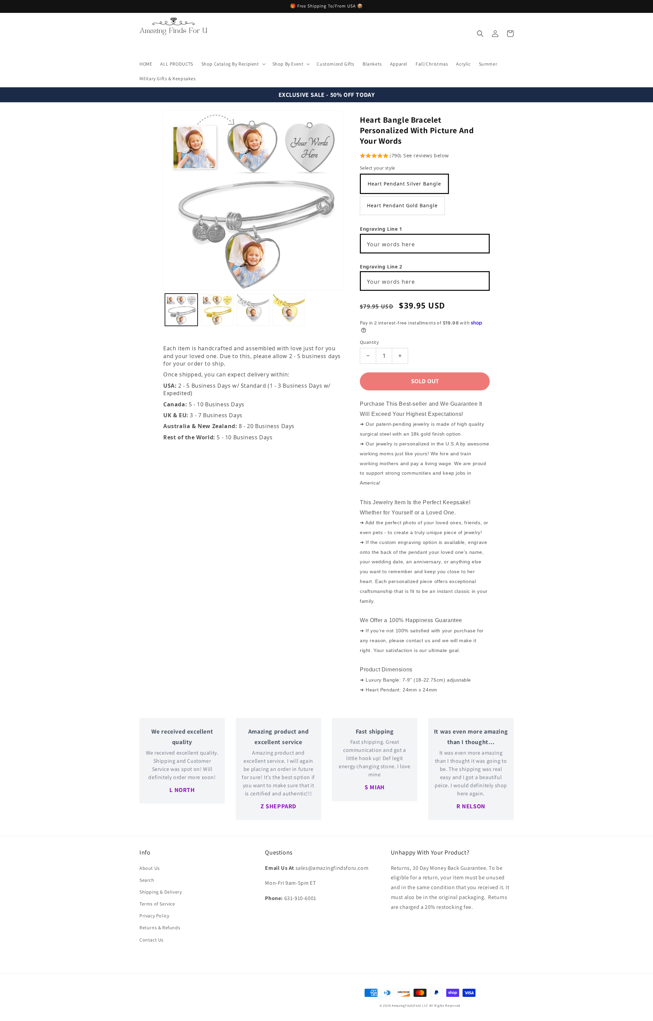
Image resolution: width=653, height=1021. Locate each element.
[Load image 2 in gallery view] (217, 310)
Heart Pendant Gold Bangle (402, 205)
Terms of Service (157, 904)
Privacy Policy (154, 916)
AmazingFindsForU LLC (410, 1005)
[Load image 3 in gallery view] (253, 310)
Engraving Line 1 (381, 229)
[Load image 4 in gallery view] (289, 310)
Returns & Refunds (159, 928)
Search (146, 880)
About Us (149, 868)
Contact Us (151, 940)
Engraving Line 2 (381, 266)
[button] (232, 64)
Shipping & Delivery (160, 892)
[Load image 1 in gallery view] (181, 310)
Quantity (369, 342)
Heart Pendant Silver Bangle (404, 183)
